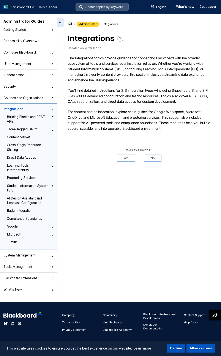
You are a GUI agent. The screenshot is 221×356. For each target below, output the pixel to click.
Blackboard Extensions (20, 278)
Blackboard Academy (117, 329)
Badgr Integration (19, 211)
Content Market (18, 137)
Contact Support (194, 315)
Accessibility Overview (20, 41)
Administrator (88, 24)
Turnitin (12, 242)
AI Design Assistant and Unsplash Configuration (24, 200)
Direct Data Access (21, 157)
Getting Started (14, 30)
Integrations (13, 109)
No (153, 158)
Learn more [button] (142, 348)
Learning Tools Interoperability (18, 167)
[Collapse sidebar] (60, 22)
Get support (208, 6)
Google (12, 226)
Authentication (14, 75)
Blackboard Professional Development (159, 316)
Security (9, 86)
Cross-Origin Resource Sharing (24, 147)
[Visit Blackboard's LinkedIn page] (13, 323)
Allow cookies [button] (200, 348)
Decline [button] (176, 348)
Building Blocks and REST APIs (26, 119)
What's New (12, 289)
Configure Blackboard (19, 52)
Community (110, 315)
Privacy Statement (74, 329)
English (161, 7)
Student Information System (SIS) (28, 188)
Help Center (192, 322)
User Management (17, 64)
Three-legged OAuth (22, 129)
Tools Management (17, 267)
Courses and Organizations (23, 98)
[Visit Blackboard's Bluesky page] (6, 323)
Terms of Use (71, 322)
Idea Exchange (112, 322)
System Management (19, 255)
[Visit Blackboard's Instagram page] (19, 323)
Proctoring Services (21, 178)
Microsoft (14, 234)
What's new (185, 6)
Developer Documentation (153, 326)
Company (68, 315)
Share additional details (139, 174)
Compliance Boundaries (24, 219)
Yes (126, 158)
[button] (53, 30)
